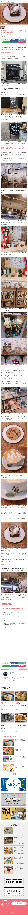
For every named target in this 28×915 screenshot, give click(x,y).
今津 (6, 709)
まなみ (16, 708)
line (6, 41)
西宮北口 (4, 23)
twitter (23, 39)
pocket (22, 41)
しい (2, 708)
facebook (14, 39)
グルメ (3, 709)
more (14, 774)
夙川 (16, 731)
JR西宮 (16, 709)
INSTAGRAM (20, 903)
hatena (14, 41)
